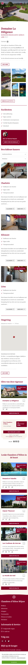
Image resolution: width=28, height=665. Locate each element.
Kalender (9, 208)
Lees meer (5, 64)
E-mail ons (6, 631)
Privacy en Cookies (6, 617)
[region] (14, 658)
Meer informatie (21, 658)
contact (10, 436)
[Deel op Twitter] (18, 441)
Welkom (3, 605)
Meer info (20, 208)
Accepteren (14, 662)
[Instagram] (2, 641)
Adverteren (4, 608)
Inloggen (3, 611)
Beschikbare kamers (14, 432)
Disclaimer (4, 619)
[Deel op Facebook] (16, 441)
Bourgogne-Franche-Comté (9, 34)
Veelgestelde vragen (9, 628)
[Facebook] (5, 641)
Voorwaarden (5, 614)
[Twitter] (8, 641)
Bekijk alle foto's (7, 101)
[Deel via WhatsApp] (14, 441)
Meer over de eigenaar (11, 142)
